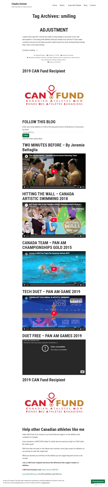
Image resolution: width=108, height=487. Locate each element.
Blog (85, 5)
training (70, 55)
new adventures (46, 60)
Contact (93, 5)
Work (64, 60)
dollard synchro (58, 57)
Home (54, 5)
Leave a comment (54, 62)
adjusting (32, 57)
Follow (26, 135)
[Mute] (81, 187)
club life (43, 57)
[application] (54, 171)
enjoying (66, 57)
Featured (65, 55)
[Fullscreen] (83, 187)
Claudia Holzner (19, 3)
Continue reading (28, 50)
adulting (37, 57)
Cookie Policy (45, 483)
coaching (49, 57)
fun (70, 57)
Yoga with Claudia (74, 5)
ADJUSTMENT (54, 30)
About (62, 5)
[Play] (24, 187)
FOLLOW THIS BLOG (38, 121)
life (78, 57)
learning (74, 57)
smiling (54, 60)
